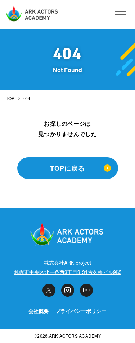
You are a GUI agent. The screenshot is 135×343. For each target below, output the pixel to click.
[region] (67, 99)
